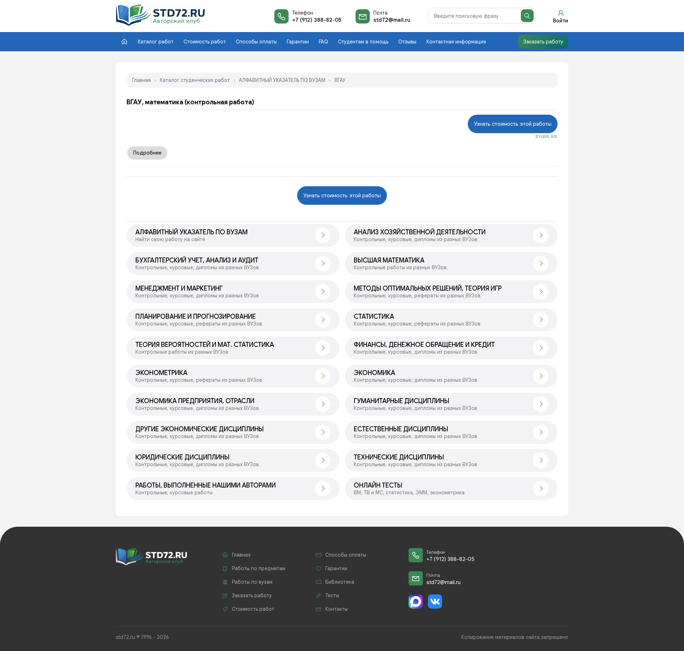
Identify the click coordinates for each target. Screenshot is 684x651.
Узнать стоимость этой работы (512, 124)
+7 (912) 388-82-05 (316, 20)
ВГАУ (340, 80)
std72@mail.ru (391, 20)
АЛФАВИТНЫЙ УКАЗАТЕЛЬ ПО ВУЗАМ (282, 80)
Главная (141, 80)
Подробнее (147, 153)
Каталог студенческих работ (195, 80)
